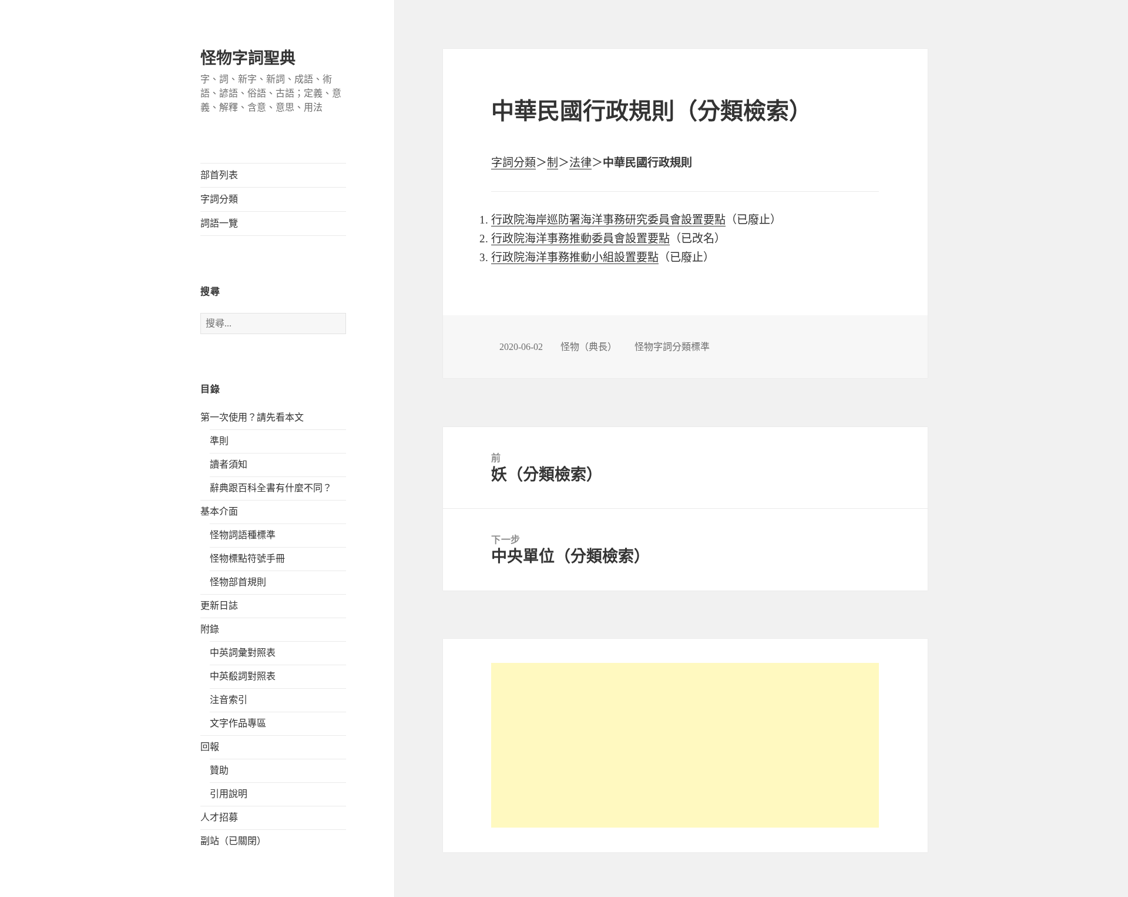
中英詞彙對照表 (243, 653)
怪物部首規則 (238, 582)
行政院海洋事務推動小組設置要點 (575, 257)
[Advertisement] (685, 745)
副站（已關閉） (233, 841)
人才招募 (219, 817)
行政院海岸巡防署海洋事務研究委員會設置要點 (608, 220)
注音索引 (228, 700)
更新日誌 (219, 606)
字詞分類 (219, 199)
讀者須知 (228, 464)
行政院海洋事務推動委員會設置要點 (580, 238)
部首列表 (219, 175)
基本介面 (219, 511)
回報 (209, 747)
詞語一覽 (219, 223)
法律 (580, 162)
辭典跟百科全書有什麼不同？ (271, 488)
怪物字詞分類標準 (672, 347)
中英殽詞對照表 (243, 676)
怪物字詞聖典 (248, 58)
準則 (219, 441)
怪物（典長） (588, 347)
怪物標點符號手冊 (247, 558)
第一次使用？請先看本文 (252, 417)
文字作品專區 (238, 723)
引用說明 (228, 794)
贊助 (219, 770)
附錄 (209, 629)
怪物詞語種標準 (243, 535)
